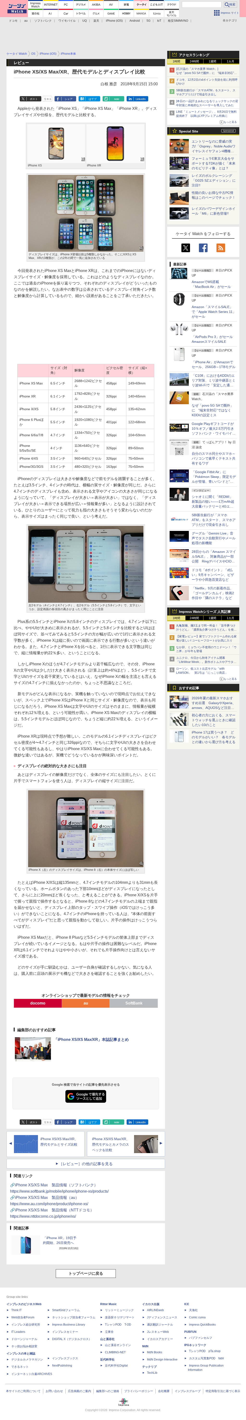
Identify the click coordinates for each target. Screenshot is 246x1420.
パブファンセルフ (200, 1338)
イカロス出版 (151, 1304)
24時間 (194, 61)
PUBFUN (190, 1332)
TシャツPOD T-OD (118, 1324)
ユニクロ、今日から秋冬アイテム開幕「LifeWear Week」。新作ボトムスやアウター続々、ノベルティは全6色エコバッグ (206, 662)
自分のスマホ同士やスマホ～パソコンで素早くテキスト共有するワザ (213, 458)
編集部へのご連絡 (107, 1391)
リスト (48, 99)
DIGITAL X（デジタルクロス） (72, 1339)
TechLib (152, 1372)
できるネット (20, 1366)
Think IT (16, 1310)
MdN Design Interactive (162, 1359)
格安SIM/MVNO (178, 20)
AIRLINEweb (155, 1310)
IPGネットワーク (195, 1345)
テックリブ (149, 1366)
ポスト (34, 99)
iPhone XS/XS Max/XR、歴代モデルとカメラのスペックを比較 (110, 1144)
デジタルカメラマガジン (27, 1359)
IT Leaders (18, 1332)
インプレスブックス (65, 1358)
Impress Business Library (68, 1324)
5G (148, 20)
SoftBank (133, 1003)
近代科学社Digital (116, 1365)
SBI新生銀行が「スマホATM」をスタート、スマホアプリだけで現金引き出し (214, 520)
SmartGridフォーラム (66, 1310)
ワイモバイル (67, 20)
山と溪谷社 (107, 1339)
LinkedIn (141, 99)
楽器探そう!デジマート (120, 1317)
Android (134, 20)
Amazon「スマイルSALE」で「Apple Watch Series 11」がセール (214, 311)
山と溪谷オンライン (118, 1345)
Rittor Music (108, 1304)
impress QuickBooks (202, 1324)
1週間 (212, 61)
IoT (159, 20)
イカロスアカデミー (160, 1339)
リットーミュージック (119, 1310)
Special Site (188, 131)
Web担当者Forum (22, 1317)
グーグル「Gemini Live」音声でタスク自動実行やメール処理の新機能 (213, 538)
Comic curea (197, 1317)
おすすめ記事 (189, 688)
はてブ (93, 99)
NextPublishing (62, 1365)
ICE (186, 1304)
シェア (69, 99)
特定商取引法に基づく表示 (223, 1391)
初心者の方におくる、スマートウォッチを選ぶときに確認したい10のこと (213, 720)
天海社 (193, 1310)
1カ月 (230, 61)
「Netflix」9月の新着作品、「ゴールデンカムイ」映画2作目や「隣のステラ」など (213, 593)
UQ (84, 20)
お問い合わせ (54, 1391)
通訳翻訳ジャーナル (160, 1324)
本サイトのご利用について (23, 1391)
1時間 (176, 61)
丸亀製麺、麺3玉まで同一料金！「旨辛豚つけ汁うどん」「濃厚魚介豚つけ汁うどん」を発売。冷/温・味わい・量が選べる (205, 629)
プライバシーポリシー (138, 1391)
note (116, 99)
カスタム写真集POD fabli (206, 1358)
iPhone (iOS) (114, 20)
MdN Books (154, 1352)
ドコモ (13, 20)
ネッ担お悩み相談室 (24, 1346)
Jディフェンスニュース (162, 1317)
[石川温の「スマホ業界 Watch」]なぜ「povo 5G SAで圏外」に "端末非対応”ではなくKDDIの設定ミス (206, 73)
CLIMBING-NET (115, 1352)
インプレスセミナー (65, 1332)
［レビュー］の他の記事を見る (86, 1164)
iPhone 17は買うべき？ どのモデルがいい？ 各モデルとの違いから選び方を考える (213, 737)
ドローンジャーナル (24, 1339)
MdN (145, 1346)
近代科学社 (107, 1359)
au (26, 20)
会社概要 (164, 1391)
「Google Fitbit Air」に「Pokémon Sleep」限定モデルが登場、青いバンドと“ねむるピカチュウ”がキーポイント (214, 481)
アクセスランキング (194, 55)
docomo (37, 1003)
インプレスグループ (188, 1391)
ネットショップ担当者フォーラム (73, 1317)
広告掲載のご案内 (79, 1391)
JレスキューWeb (158, 1332)
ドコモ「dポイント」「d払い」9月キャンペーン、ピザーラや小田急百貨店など (213, 574)
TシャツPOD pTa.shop (205, 1351)
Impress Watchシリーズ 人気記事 (205, 612)
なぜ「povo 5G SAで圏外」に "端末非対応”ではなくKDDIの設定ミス (213, 410)
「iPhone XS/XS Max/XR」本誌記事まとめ (91, 1039)
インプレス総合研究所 (25, 1324)
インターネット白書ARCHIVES (31, 1374)
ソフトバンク (43, 20)
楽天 (96, 20)
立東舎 (109, 1332)
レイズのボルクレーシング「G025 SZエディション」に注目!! (214, 180)
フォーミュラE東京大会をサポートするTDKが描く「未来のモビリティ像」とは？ (213, 163)
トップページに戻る (85, 1273)
